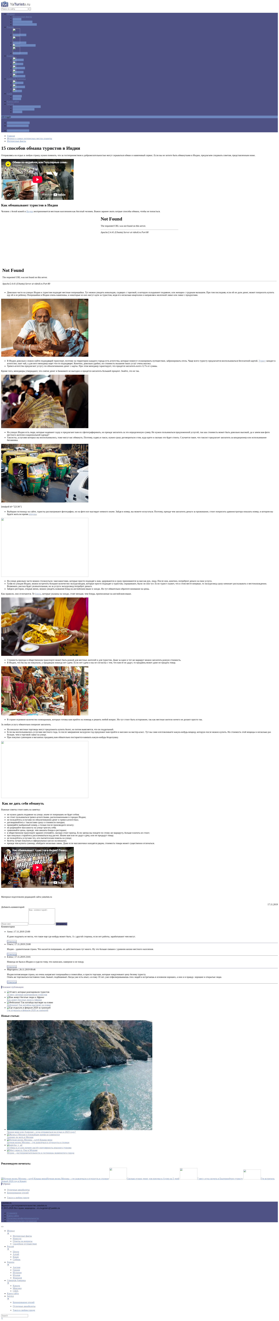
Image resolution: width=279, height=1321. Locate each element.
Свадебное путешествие (25, 24)
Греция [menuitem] (16, 1270)
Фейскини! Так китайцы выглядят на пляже (29, 1005)
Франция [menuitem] (17, 1278)
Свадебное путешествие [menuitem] (25, 1244)
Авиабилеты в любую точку (27, 106)
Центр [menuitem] (16, 1251)
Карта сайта (13, 101)
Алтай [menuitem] (16, 1254)
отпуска (32, 514)
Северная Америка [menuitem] (16, 1281)
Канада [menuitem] (16, 1285)
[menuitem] (23, 1302)
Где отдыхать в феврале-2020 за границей (27, 1010)
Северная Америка (16, 79)
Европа (10, 56)
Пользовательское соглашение (22, 1221)
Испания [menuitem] (17, 1272)
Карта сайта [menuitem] (13, 1293)
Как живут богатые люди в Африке (24, 1000)
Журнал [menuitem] (11, 1232)
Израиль (17, 99)
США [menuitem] (15, 1291)
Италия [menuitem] (16, 1275)
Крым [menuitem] (16, 1257)
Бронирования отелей (23, 109)
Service (10, 104)
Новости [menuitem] (17, 1238)
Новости (17, 19)
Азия (9, 93)
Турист (262, 361)
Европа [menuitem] (10, 1263)
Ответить (11, 941)
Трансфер (17, 112)
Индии (29, 211)
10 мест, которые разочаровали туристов (27, 994)
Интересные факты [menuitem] (22, 1236)
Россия (10, 27)
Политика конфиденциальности (23, 1218)
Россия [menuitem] (10, 1247)
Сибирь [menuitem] (16, 1259)
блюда (38, 594)
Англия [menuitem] (16, 1267)
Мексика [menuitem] (17, 1288)
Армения (17, 96)
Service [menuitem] (10, 1297)
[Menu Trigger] (2, 1226)
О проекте (12, 1213)
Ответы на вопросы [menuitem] (22, 1241)
